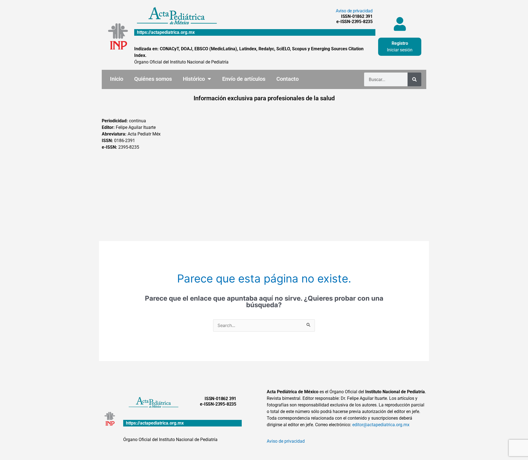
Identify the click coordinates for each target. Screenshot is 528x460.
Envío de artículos (243, 79)
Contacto (287, 79)
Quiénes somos (153, 79)
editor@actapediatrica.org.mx (380, 424)
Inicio (116, 79)
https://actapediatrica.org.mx (166, 32)
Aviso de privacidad (354, 10)
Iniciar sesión (400, 49)
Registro (400, 43)
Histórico (194, 79)
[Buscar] (414, 79)
